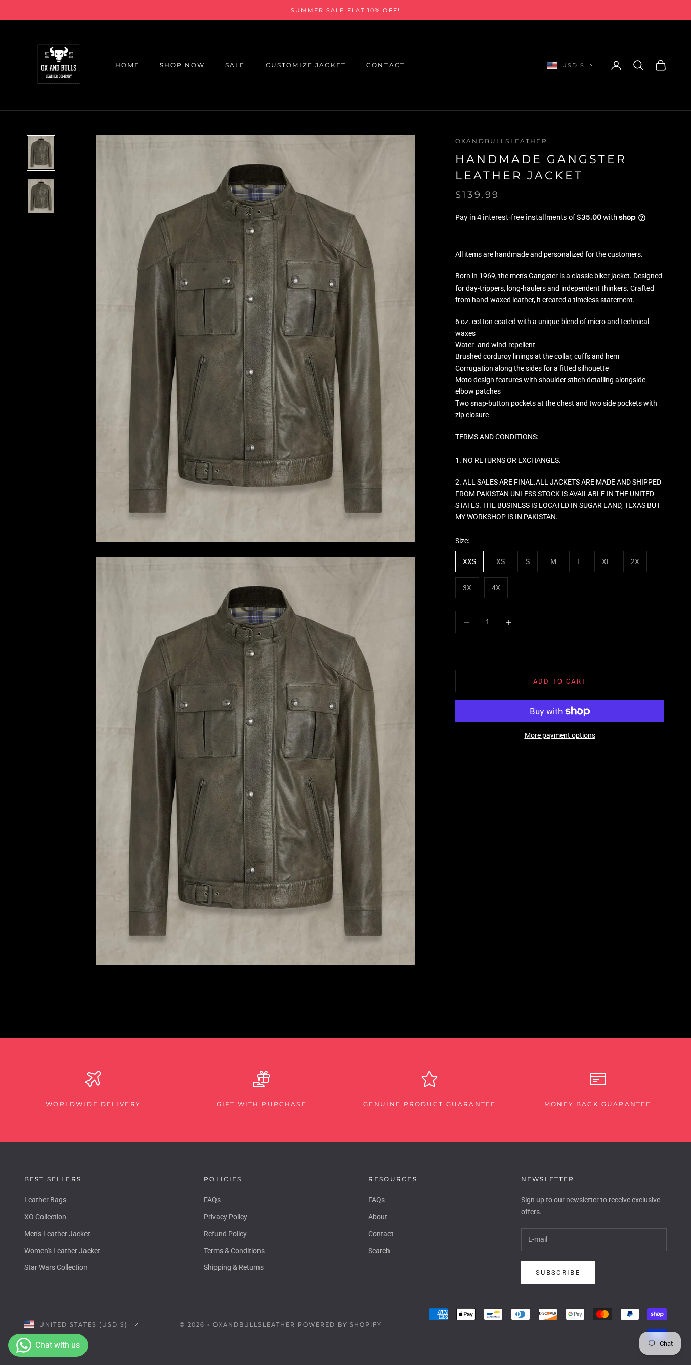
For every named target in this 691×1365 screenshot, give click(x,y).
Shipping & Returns (234, 1267)
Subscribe (558, 1272)
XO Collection (45, 1217)
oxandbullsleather (501, 141)
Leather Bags (45, 1200)
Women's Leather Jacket (62, 1251)
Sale (235, 65)
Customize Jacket (306, 65)
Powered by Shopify (340, 1324)
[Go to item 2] (41, 196)
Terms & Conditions (234, 1251)
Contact (385, 65)
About (377, 1217)
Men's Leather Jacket (57, 1234)
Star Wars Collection (56, 1267)
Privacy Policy (225, 1217)
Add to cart (560, 681)
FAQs (212, 1200)
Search (379, 1251)
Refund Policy (225, 1234)
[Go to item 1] (41, 153)
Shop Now (182, 65)
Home (127, 65)
